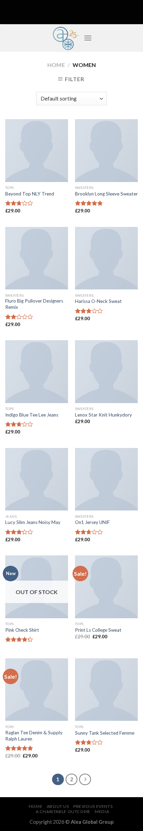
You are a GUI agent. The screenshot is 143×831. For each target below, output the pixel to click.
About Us (58, 806)
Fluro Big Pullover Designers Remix (34, 304)
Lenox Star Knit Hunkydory (103, 415)
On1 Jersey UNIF (92, 522)
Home (56, 64)
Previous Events (92, 806)
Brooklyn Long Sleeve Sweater (106, 194)
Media (102, 811)
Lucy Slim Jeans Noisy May (32, 522)
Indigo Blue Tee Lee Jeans (31, 415)
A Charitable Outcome (63, 811)
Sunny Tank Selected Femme (104, 733)
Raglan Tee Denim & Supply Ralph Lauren (33, 736)
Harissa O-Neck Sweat (98, 301)
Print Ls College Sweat (98, 630)
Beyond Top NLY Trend (29, 194)
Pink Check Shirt (22, 630)
